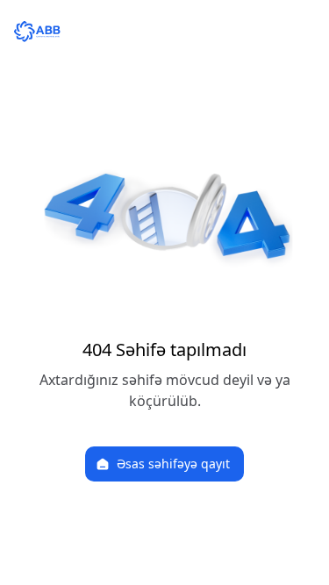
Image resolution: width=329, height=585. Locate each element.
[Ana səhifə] (164, 31)
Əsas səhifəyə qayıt (173, 464)
